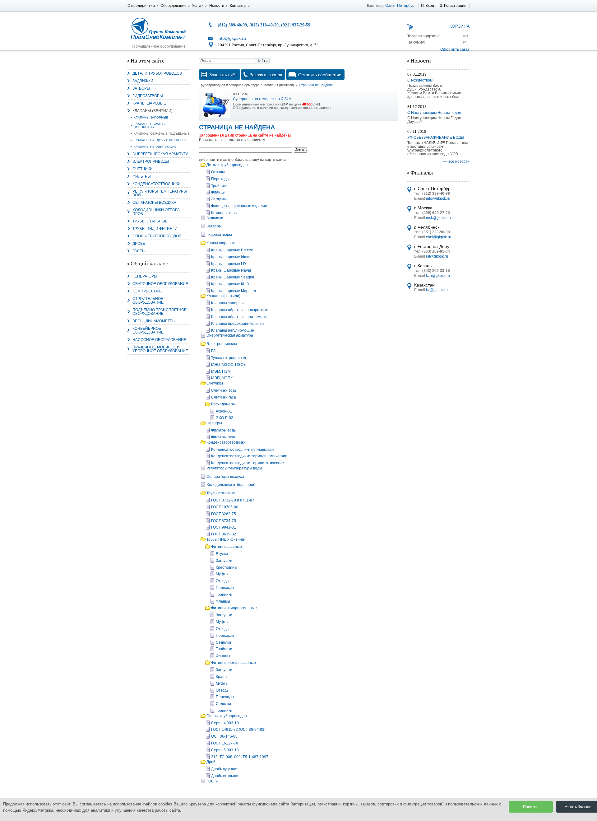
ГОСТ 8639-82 (223, 534)
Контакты (238, 5)
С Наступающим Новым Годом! (434, 112)
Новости (216, 5)
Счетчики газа (223, 397)
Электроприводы (150, 161)
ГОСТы (139, 251)
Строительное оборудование (148, 300)
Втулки (222, 554)
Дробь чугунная (224, 769)
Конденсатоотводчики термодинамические (249, 456)
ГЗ (213, 351)
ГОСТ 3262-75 (223, 514)
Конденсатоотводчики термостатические (247, 463)
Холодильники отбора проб (156, 212)
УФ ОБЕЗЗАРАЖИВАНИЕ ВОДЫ (435, 137)
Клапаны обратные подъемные (162, 133)
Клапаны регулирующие (155, 146)
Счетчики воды (224, 390)
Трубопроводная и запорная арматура (229, 85)
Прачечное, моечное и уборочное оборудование (160, 349)
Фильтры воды (224, 430)
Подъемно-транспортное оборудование (159, 312)
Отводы (218, 172)
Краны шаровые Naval (231, 270)
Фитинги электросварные (233, 662)
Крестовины (226, 567)
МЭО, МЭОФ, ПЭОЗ (228, 364)
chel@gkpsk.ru (438, 237)
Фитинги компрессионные (234, 608)
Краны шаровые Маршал (233, 291)
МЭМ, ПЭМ (221, 371)
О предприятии (141, 5)
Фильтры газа (223, 437)
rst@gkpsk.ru (437, 256)
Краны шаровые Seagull (232, 277)
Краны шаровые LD (228, 264)
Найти (262, 61)
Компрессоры (147, 291)
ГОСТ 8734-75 (223, 521)
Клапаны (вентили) (152, 111)
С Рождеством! (420, 80)
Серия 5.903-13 (225, 750)
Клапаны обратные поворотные (151, 125)
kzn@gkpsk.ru (438, 275)
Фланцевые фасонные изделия (239, 206)
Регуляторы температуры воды (159, 193)
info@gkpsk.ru (232, 38)
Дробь (138, 243)
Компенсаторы (224, 213)
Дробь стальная (225, 776)
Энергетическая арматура (160, 154)
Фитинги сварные (226, 546)
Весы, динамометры (154, 321)
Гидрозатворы (147, 96)
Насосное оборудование (159, 340)
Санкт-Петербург (400, 5)
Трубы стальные (150, 221)
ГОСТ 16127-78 (224, 743)
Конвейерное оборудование (148, 330)
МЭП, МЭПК (222, 378)
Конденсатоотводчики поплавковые (243, 449)
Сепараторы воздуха (154, 202)
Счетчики (142, 169)
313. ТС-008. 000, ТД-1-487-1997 (239, 757)
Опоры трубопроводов (156, 236)
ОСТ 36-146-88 (224, 736)
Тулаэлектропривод (228, 358)
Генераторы (144, 276)
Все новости (459, 161)
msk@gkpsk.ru (438, 218)
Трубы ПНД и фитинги (155, 228)
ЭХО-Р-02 (224, 418)
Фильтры (141, 176)
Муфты (222, 574)
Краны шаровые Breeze (232, 250)
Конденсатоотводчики (156, 184)
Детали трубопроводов (157, 73)
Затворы (141, 88)
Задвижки (142, 81)
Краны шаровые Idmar (231, 257)
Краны (221, 676)
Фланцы (218, 192)
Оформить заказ (455, 49)
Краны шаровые (149, 103)
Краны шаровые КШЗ (230, 284)
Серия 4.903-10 (225, 723)
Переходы (220, 179)
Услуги (198, 5)
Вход (429, 5)
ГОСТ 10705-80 (224, 507)
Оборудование (173, 5)
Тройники (219, 186)
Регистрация (455, 5)
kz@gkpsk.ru (437, 290)
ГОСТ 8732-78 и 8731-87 (232, 500)
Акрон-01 (224, 411)
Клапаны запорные (151, 117)
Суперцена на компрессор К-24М (262, 99)
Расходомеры (223, 404)
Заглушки (219, 199)
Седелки (223, 642)
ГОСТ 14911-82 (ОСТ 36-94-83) (238, 729)
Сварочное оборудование (160, 284)
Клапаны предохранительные (160, 140)
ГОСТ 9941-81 (223, 527)
